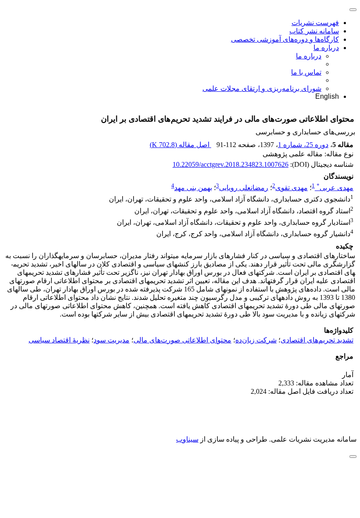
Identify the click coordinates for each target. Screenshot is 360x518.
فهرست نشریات (315, 22)
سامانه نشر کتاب (314, 31)
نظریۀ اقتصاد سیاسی (59, 340)
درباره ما (326, 47)
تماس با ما (306, 72)
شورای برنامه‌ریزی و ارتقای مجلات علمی (261, 88)
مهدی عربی (335, 187)
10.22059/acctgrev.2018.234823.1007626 (230, 164)
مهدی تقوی (291, 187)
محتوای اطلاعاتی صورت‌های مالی (182, 340)
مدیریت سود (112, 340)
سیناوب (187, 439)
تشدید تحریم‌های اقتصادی (317, 340)
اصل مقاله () (180, 144)
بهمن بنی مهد (193, 187)
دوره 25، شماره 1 (303, 144)
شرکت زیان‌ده (256, 340)
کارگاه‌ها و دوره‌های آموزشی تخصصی (285, 39)
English (327, 96)
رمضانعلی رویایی (243, 187)
